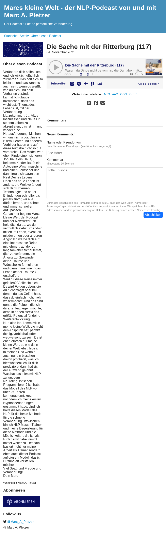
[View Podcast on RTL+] (86, 83)
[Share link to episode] (142, 74)
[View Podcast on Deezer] (100, 83)
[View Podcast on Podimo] (93, 83)
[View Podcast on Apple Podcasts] (72, 83)
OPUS (133, 94)
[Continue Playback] (56, 67)
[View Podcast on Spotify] (79, 83)
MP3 (107, 94)
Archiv (24, 36)
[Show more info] (136, 74)
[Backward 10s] (81, 74)
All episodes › (148, 83)
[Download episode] (131, 74)
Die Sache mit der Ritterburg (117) (94, 65)
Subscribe (58, 83)
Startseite (11, 36)
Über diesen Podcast (46, 36)
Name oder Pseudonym (64, 142)
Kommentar (55, 159)
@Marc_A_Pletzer (20, 521)
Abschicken (153, 214)
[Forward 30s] (88, 74)
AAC (115, 94)
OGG (123, 94)
